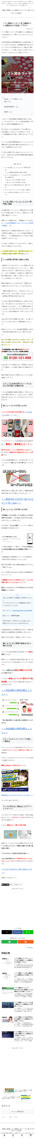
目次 (15, 164)
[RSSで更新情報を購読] (26, 941)
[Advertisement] (17, 907)
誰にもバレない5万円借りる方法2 (16, 182)
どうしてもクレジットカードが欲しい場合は (17, 190)
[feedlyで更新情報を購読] (9, 941)
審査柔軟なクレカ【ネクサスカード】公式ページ (17, 795)
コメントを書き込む (17, 1111)
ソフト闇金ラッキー (17, 884)
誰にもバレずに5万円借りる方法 (16, 180)
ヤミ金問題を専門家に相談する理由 (17, 172)
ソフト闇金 (6, 884)
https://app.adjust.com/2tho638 (22, 610)
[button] (31, 578)
